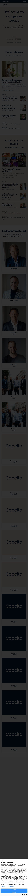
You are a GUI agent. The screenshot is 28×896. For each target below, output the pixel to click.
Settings (3, 886)
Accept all (14, 889)
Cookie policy (11, 886)
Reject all (14, 892)
